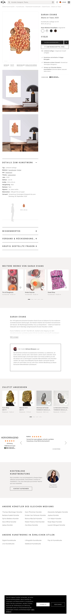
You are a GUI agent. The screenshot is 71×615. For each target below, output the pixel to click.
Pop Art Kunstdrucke (55, 540)
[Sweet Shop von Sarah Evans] (58, 280)
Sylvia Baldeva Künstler (10, 518)
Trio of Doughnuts (7, 292)
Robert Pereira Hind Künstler (35, 522)
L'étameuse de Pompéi (42, 407)
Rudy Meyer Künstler (55, 522)
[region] (43, 443)
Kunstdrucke (20, 6)
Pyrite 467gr (5, 407)
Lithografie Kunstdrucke (33, 540)
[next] (67, 281)
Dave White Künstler (9, 522)
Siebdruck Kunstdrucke (33, 544)
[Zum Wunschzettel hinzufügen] (20, 288)
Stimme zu (43, 604)
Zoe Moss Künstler (31, 525)
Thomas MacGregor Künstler (12, 512)
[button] (69, 2)
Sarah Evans (46, 6)
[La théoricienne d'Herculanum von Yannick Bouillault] (61, 398)
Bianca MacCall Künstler (33, 518)
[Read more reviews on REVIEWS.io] (9, 448)
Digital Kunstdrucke (9, 540)
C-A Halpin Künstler (54, 518)
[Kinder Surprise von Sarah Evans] (35, 280)
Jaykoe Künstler (53, 515)
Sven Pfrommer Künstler (33, 512)
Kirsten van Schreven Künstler (35, 515)
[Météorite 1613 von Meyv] (27, 398)
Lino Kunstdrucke (8, 544)
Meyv (4, 410)
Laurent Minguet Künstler (56, 525)
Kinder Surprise (29, 292)
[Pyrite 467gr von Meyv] (10, 398)
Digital (19, 170)
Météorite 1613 (23, 407)
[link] (53, 2)
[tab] (20, 162)
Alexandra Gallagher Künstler (58, 512)
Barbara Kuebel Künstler (10, 515)
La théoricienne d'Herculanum (62, 407)
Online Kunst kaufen (8, 6)
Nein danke (58, 604)
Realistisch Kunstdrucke (33, 6)
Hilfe (12, 65)
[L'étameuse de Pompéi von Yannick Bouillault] (44, 398)
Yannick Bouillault (44, 410)
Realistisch (9, 172)
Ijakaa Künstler (7, 525)
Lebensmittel (12, 175)
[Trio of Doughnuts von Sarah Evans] (12, 280)
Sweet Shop (51, 292)
